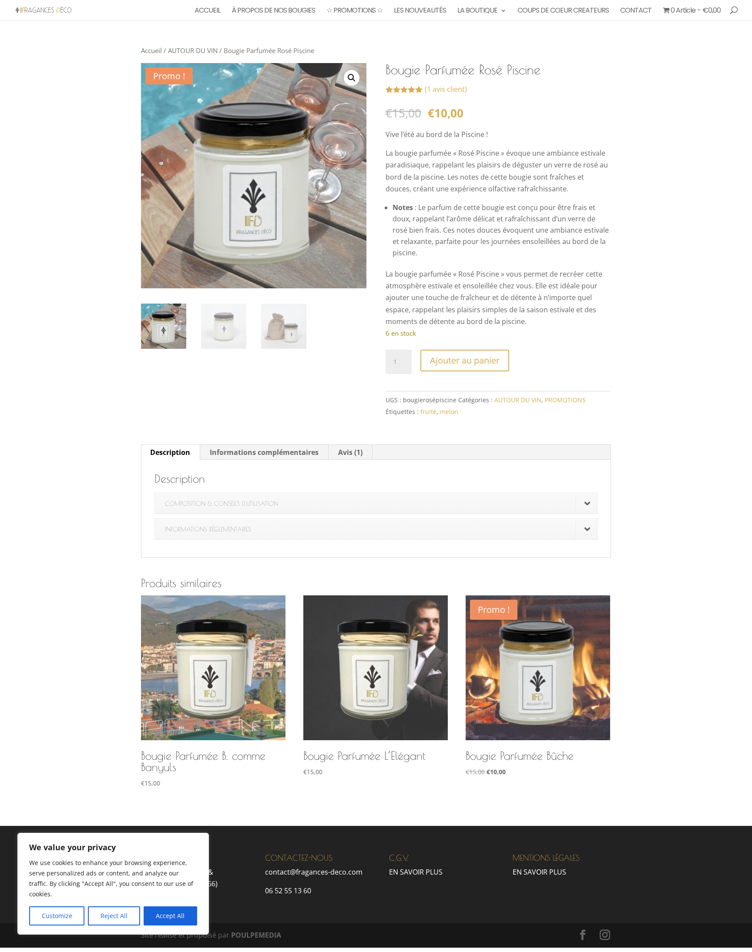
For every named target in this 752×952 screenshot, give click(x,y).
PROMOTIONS (565, 400)
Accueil (151, 50)
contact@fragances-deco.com (314, 872)
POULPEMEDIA (256, 935)
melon (449, 412)
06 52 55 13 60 (288, 890)
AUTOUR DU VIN (193, 50)
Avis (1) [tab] (350, 452)
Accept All (170, 916)
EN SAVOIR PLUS (416, 872)
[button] (351, 78)
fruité (428, 412)
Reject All (114, 916)
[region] (113, 884)
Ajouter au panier (465, 360)
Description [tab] (170, 452)
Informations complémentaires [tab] (264, 452)
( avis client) (446, 89)
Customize (57, 916)
